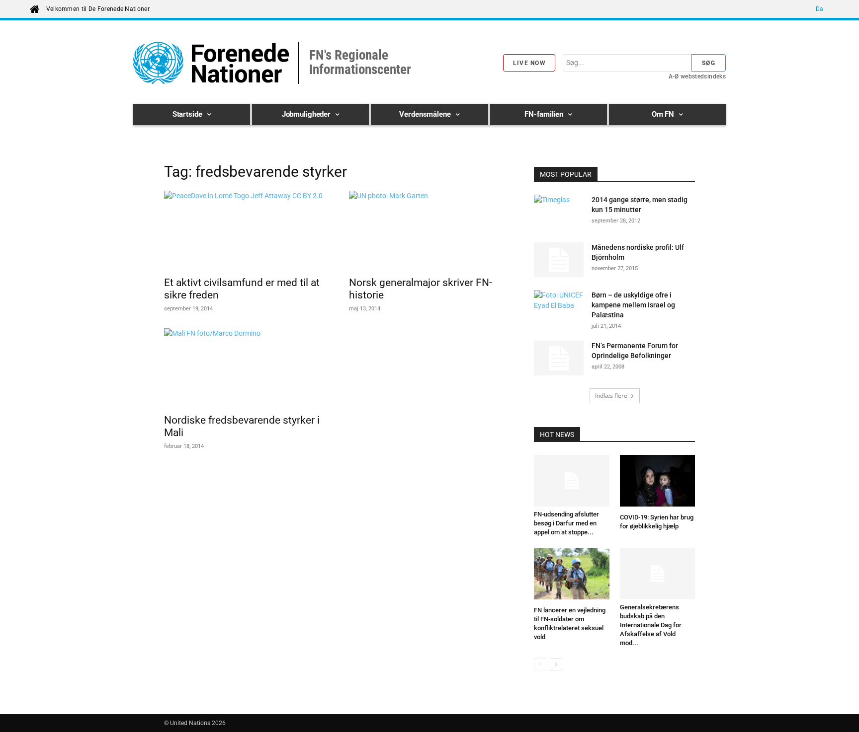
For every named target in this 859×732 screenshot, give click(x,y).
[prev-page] (540, 664)
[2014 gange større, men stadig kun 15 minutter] (559, 212)
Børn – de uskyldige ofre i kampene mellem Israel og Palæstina (633, 305)
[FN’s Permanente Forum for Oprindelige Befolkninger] (559, 358)
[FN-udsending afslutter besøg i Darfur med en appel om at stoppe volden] (571, 481)
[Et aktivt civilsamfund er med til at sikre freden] (244, 230)
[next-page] (556, 664)
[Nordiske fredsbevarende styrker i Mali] (244, 368)
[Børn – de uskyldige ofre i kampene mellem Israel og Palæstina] (559, 307)
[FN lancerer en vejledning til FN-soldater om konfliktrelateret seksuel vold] (571, 575)
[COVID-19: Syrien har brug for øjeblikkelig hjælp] (657, 482)
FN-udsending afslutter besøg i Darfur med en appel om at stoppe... (566, 523)
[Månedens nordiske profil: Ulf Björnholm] (559, 259)
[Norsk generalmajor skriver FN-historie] (429, 230)
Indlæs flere (611, 395)
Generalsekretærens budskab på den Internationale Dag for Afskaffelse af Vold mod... (651, 625)
